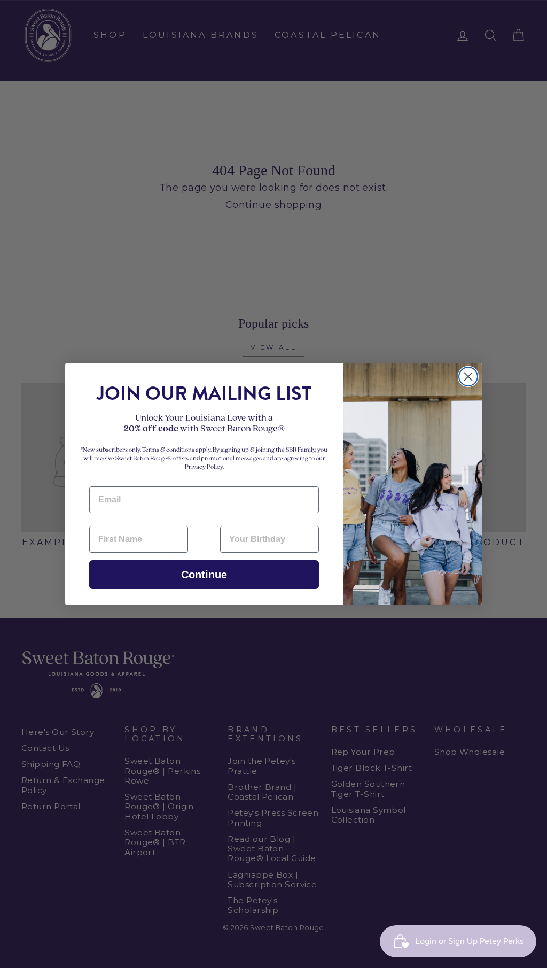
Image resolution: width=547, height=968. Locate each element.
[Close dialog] (468, 376)
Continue (204, 574)
